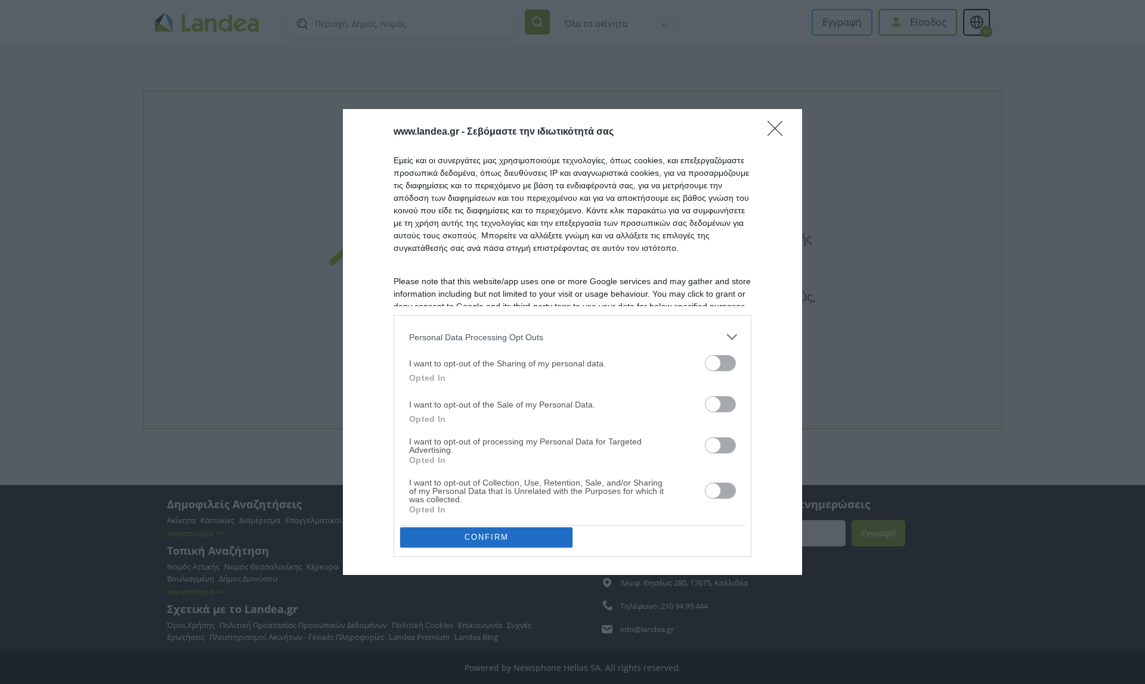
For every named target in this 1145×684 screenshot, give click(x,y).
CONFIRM (487, 537)
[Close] (779, 132)
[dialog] (572, 341)
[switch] (720, 363)
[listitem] (572, 337)
